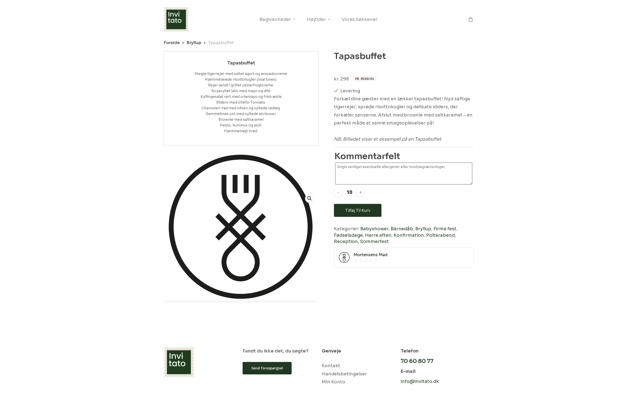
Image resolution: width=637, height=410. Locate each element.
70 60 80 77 (417, 361)
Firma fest (444, 229)
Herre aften (378, 235)
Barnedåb (402, 229)
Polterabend (440, 235)
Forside (172, 42)
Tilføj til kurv (357, 210)
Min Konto (333, 382)
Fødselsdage (348, 235)
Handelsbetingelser (344, 374)
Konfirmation (409, 235)
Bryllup (194, 42)
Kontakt (331, 365)
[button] (309, 198)
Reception (346, 241)
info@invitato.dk (420, 381)
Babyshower (374, 229)
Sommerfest (374, 241)
